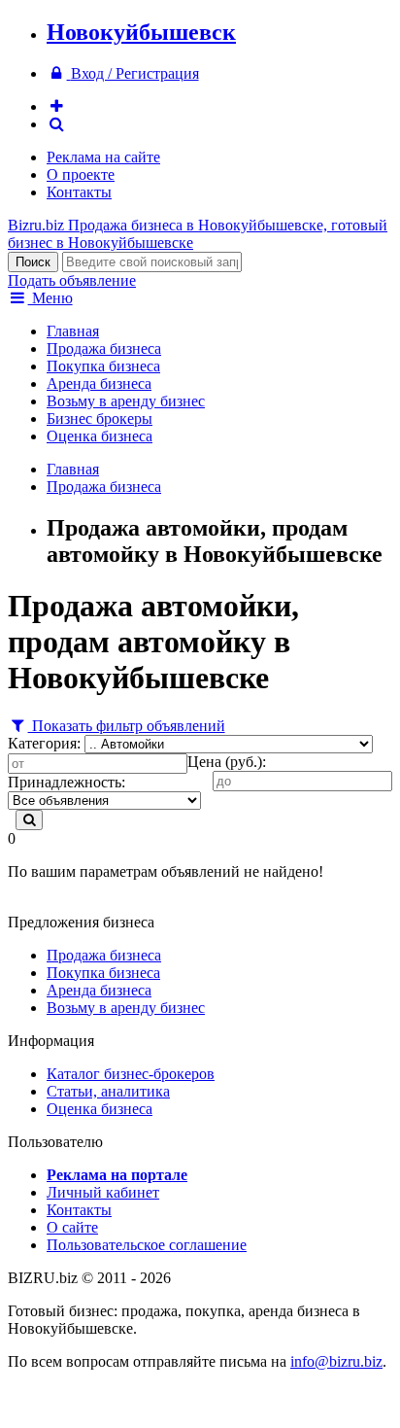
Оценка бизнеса (99, 436)
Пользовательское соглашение (147, 1244)
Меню (50, 298)
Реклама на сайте (103, 157)
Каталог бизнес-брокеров (131, 1073)
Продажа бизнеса (104, 348)
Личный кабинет (103, 1192)
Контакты (79, 192)
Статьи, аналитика (108, 1091)
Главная (73, 331)
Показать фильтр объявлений (126, 725)
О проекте (81, 174)
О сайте (72, 1227)
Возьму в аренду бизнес (126, 401)
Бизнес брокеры (99, 418)
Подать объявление (72, 280)
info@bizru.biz (336, 1361)
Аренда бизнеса (99, 383)
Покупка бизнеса (103, 366)
